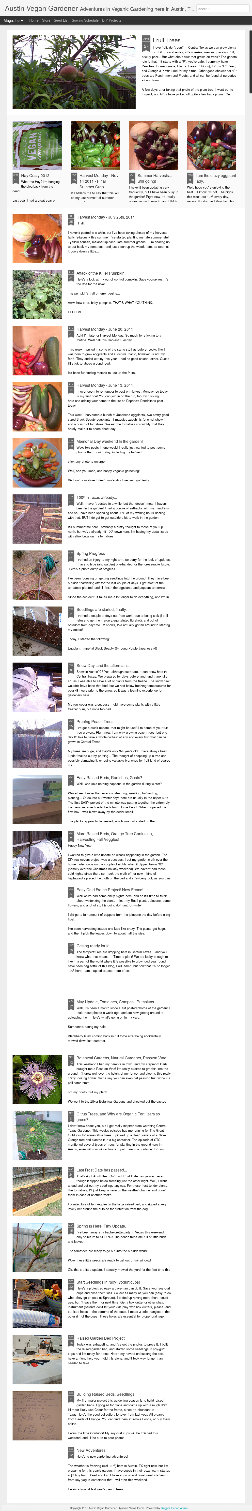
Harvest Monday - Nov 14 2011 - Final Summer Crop (98, 181)
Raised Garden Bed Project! (101, 1338)
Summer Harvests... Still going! (155, 178)
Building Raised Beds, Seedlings (105, 1394)
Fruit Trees (167, 39)
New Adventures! (92, 1450)
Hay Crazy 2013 (35, 175)
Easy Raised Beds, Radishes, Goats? (109, 777)
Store (46, 20)
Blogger (165, 1508)
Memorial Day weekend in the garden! (110, 441)
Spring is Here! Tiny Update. (101, 1226)
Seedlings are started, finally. (102, 609)
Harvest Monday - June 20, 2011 (105, 329)
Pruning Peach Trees (95, 721)
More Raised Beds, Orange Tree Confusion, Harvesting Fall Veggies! (115, 836)
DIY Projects (111, 20)
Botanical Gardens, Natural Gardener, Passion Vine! (122, 1058)
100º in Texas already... (97, 497)
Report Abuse (179, 1508)
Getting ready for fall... (95, 945)
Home (34, 20)
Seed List (61, 20)
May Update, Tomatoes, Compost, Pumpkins (115, 1002)
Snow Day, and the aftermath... (103, 665)
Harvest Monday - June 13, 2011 (105, 385)
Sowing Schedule (85, 20)
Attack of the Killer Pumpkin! (101, 273)
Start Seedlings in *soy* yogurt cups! (108, 1282)
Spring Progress (91, 553)
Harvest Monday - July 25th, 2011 (106, 217)
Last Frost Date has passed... (102, 1170)
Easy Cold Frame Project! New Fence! (110, 889)
